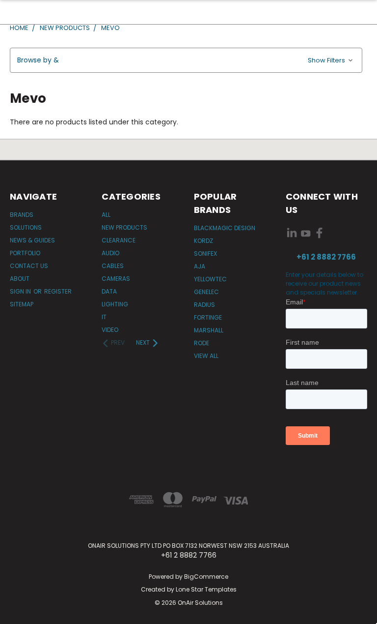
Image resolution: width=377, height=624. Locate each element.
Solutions (26, 227)
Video (110, 330)
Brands (21, 214)
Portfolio (25, 253)
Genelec (206, 292)
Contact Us (29, 266)
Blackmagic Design (224, 228)
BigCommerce (206, 576)
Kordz (203, 241)
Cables (113, 266)
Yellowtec (210, 279)
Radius (204, 304)
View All (206, 356)
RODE (201, 343)
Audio (110, 253)
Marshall (208, 330)
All (106, 214)
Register (58, 291)
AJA (199, 266)
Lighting (115, 304)
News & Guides (32, 240)
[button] (186, 60)
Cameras (116, 278)
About (19, 278)
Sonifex (205, 253)
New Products (124, 227)
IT (104, 317)
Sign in (21, 291)
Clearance (118, 240)
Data (109, 291)
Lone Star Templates (206, 589)
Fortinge (208, 317)
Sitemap (21, 304)
